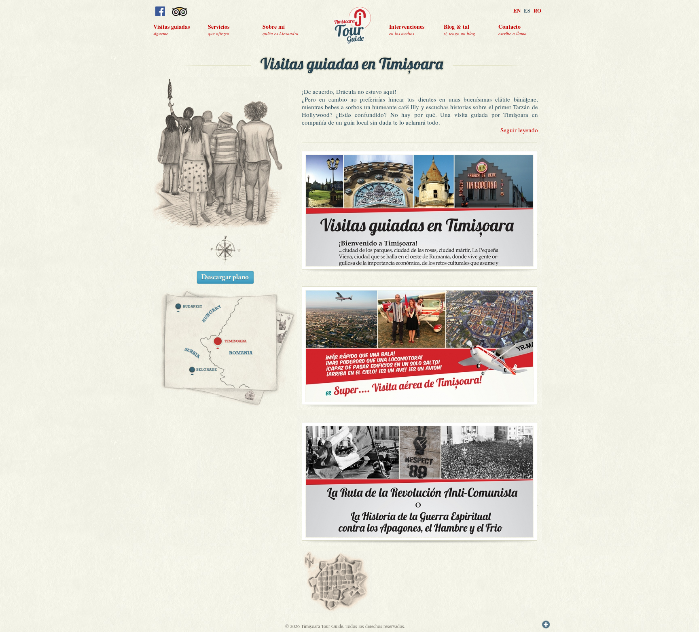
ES (527, 10)
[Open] (546, 624)
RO (537, 10)
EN (517, 10)
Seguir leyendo (519, 130)
